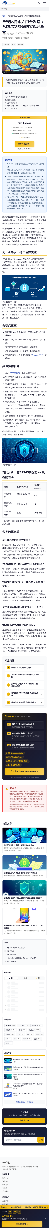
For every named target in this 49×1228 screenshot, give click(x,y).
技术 (8, 1043)
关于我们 (5, 1191)
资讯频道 (5, 1181)
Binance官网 (14, 373)
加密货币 (6, 44)
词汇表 (4, 1188)
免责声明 (5, 1201)
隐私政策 (5, 1204)
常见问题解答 (11, 961)
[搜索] (39, 3)
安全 (20, 1034)
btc (30, 1034)
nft (8, 1039)
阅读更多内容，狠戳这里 (24, 1102)
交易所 (10, 1034)
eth (16, 1039)
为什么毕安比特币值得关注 (16, 948)
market (26, 1039)
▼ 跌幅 (24, 978)
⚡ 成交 (38, 978)
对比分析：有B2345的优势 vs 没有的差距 (21, 958)
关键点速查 (10, 951)
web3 (39, 1034)
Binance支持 (37, 355)
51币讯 (6, 1162)
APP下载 (23, 1025)
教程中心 (5, 1178)
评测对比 (5, 1185)
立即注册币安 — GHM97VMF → (24, 771)
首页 (3, 16)
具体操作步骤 (11, 955)
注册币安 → (24, 1120)
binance (20, 44)
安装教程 (36, 1025)
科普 (13, 44)
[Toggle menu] (44, 3)
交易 (37, 1039)
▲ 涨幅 (11, 978)
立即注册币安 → (24, 144)
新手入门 (34, 1030)
